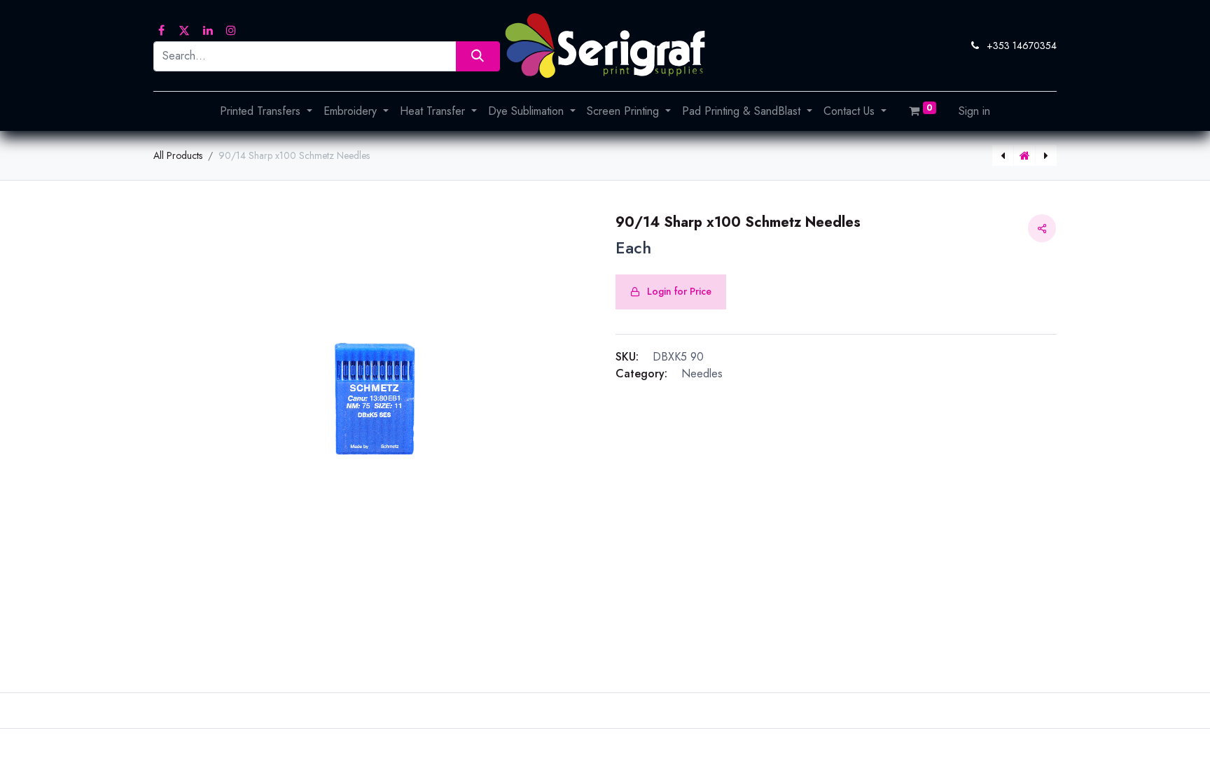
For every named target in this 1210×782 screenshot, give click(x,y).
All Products (177, 155)
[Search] (478, 56)
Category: (641, 373)
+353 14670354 (1022, 46)
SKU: (627, 357)
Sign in (974, 111)
